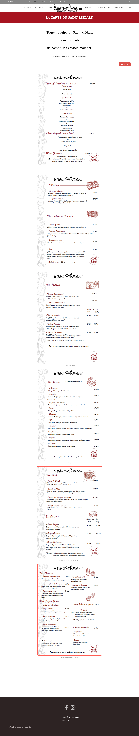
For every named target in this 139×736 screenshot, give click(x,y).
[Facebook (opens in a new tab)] (130, 2)
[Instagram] (73, 707)
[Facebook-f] (66, 707)
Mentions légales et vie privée (20, 727)
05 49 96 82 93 (38, 2)
